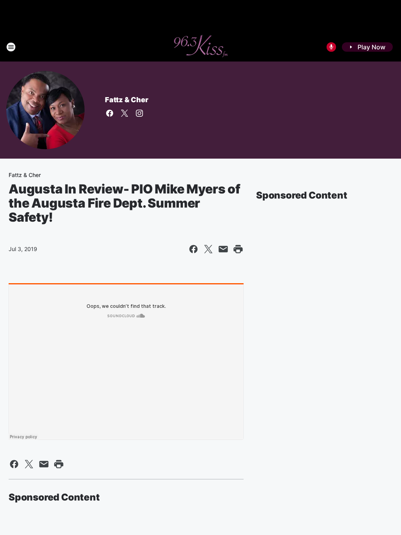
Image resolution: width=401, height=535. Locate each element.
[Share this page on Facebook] (193, 249)
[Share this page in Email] (223, 249)
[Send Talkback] (331, 47)
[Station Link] (200, 47)
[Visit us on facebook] (109, 113)
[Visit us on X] (124, 113)
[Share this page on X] (208, 249)
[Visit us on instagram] (139, 113)
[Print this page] (238, 249)
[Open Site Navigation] (11, 47)
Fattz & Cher (126, 100)
